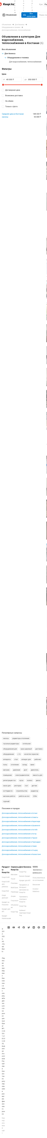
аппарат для (26, 759)
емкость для (37, 775)
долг (25, 770)
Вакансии (36, 884)
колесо (29, 780)
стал (16, 759)
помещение (7, 775)
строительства (21, 791)
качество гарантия (31, 754)
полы (5, 765)
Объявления (11, 15)
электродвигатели (22, 775)
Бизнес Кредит (24, 876)
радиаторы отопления (20, 738)
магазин (6, 770)
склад (24, 765)
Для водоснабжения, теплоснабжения (25, 62)
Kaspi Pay (22, 872)
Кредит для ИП (24, 880)
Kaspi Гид (14, 912)
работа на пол (24, 796)
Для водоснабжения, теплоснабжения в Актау (19, 834)
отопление (15, 765)
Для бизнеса (10, 53)
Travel (13, 879)
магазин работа (9, 796)
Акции (13, 896)
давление (16, 770)
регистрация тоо (9, 780)
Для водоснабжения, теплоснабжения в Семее (19, 846)
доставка (38, 749)
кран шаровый (26, 749)
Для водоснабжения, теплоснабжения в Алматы (20, 817)
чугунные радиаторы (11, 744)
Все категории (31, 14)
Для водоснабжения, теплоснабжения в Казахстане (21, 854)
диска (38, 780)
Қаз (41, 4)
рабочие (37, 759)
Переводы (14, 892)
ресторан (17, 786)
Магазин (14, 874)
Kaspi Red (5, 891)
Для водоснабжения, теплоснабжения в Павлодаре (21, 842)
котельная (27, 744)
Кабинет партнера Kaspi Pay (25, 912)
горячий (6, 801)
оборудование (8, 754)
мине (32, 765)
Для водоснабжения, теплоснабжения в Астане (19, 813)
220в (35, 796)
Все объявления (9, 49)
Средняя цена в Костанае (13, 114)
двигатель (35, 770)
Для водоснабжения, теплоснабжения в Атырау (20, 850)
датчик (34, 786)
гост (26, 786)
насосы (5, 117)
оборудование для (10, 749)
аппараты (7, 759)
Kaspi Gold (5, 877)
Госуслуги (14, 900)
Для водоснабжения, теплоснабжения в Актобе (19, 830)
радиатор (34, 791)
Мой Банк (14, 887)
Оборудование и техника (18, 58)
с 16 (19, 754)
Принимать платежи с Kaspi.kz (23, 899)
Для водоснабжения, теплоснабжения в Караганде (21, 821)
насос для (7, 786)
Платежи (14, 883)
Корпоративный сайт (3, 1125)
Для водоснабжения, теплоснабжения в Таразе (19, 838)
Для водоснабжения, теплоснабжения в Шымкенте (21, 825)
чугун (21, 780)
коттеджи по (8, 791)
